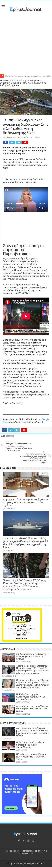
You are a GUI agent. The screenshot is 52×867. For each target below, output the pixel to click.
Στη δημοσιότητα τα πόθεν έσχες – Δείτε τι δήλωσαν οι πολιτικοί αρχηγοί (32, 656)
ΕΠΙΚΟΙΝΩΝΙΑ (26, 853)
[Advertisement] (26, 42)
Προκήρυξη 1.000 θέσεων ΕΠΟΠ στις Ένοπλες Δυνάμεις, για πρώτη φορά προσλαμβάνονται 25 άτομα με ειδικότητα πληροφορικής (24, 585)
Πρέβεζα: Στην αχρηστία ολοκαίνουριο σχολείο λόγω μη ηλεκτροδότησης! (30, 696)
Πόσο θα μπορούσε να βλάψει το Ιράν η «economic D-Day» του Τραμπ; (31, 756)
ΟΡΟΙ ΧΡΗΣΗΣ (12, 851)
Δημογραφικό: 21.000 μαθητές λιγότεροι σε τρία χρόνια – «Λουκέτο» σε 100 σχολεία (25, 502)
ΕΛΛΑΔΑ (14, 80)
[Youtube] (28, 840)
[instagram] (33, 840)
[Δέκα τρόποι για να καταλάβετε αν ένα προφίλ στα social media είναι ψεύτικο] (8, 709)
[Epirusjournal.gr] (26, 8)
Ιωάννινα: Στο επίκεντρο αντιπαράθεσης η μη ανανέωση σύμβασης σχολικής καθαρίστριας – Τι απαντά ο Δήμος (33, 457)
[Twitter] (23, 840)
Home (5, 80)
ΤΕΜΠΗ (10, 436)
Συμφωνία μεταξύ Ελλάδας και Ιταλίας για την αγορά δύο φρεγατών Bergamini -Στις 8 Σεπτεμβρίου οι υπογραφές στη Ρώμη (25, 543)
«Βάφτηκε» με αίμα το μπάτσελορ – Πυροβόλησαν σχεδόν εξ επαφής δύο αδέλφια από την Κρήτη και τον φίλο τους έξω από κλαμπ (32, 669)
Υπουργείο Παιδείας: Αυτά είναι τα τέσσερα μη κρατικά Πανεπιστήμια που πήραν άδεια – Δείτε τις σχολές (19, 446)
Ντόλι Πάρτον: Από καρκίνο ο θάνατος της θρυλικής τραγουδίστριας (30, 744)
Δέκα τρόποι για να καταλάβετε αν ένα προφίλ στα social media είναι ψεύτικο (32, 708)
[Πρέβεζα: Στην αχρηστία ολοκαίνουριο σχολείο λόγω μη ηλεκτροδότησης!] (8, 697)
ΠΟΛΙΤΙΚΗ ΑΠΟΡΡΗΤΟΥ (34, 851)
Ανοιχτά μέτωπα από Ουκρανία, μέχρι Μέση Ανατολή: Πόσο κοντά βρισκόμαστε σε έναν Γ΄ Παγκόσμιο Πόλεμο (32, 732)
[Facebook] (19, 840)
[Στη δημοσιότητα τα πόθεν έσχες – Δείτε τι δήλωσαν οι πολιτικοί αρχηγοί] (8, 657)
